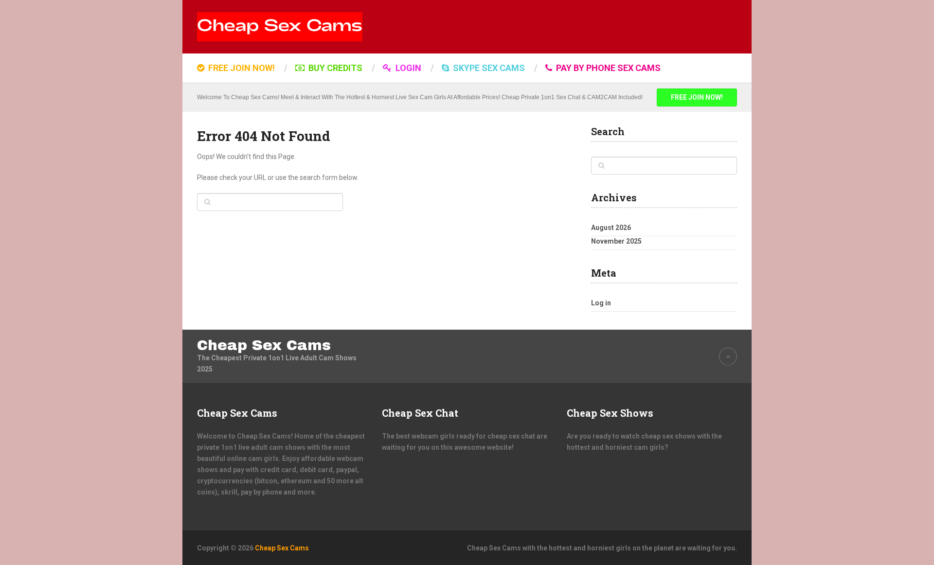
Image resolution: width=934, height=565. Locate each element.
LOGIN (407, 68)
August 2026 (611, 227)
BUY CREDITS (334, 68)
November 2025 (616, 241)
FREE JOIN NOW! (240, 68)
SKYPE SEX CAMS (488, 68)
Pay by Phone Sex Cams (607, 68)
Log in (601, 303)
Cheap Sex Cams (264, 345)
